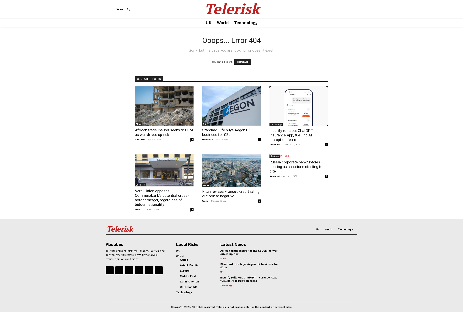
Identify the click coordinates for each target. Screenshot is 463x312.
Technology (276, 124)
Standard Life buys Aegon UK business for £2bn (226, 132)
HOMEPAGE (243, 62)
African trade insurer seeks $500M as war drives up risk (164, 132)
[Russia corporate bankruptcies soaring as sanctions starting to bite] (298, 156)
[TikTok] (139, 270)
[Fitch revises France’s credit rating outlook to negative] (231, 170)
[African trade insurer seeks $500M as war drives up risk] (164, 106)
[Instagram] (119, 270)
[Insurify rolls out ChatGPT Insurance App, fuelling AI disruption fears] (298, 106)
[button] (123, 9)
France (206, 185)
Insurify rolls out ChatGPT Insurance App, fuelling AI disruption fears (291, 135)
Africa (138, 124)
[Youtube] (159, 270)
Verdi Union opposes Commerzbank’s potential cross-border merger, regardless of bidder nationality (162, 198)
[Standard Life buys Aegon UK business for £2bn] (231, 106)
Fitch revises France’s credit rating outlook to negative (231, 193)
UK (204, 124)
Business (140, 185)
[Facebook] (110, 270)
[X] (149, 270)
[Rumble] (129, 270)
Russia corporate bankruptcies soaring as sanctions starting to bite (295, 166)
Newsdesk (140, 139)
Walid (138, 209)
